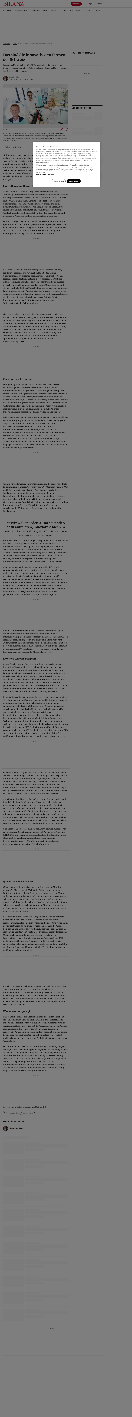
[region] (66, 164)
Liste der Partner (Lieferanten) (45, 174)
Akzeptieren (73, 181)
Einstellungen (59, 181)
